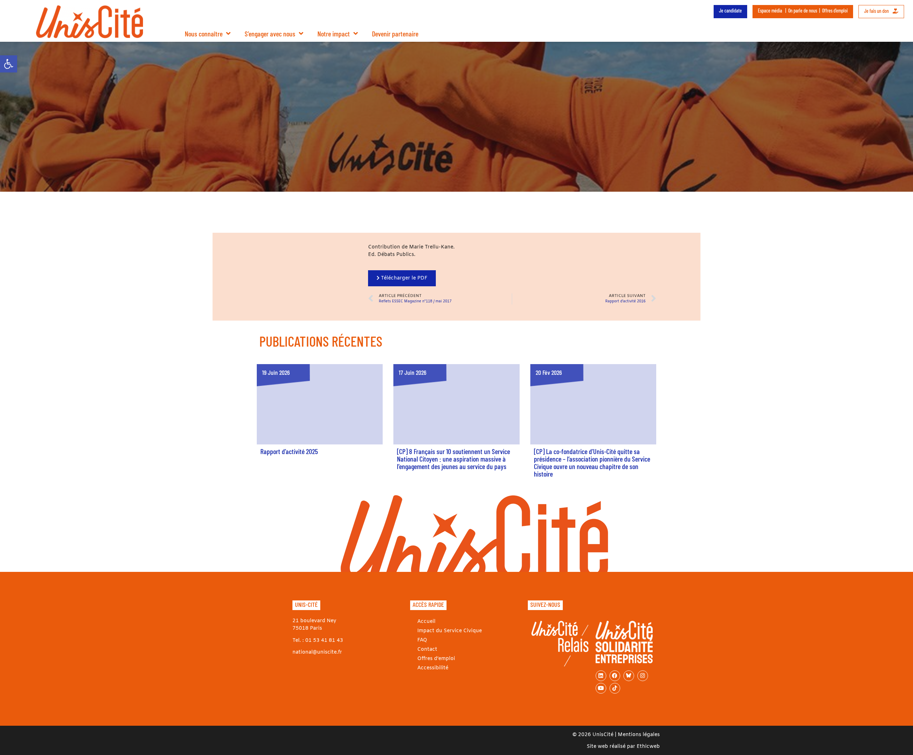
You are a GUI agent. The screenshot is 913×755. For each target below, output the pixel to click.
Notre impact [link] (333, 33)
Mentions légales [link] (639, 734)
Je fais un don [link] (877, 11)
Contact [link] (427, 649)
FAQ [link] (422, 640)
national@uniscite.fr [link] (317, 652)
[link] (8, 63)
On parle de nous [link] (802, 10)
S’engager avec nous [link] (270, 33)
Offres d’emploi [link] (835, 10)
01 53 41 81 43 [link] (324, 640)
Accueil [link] (426, 621)
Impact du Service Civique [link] (449, 631)
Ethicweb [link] (648, 746)
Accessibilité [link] (432, 668)
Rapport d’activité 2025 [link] (289, 451)
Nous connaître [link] (204, 33)
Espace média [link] (770, 10)
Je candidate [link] (730, 10)
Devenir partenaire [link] (395, 33)
